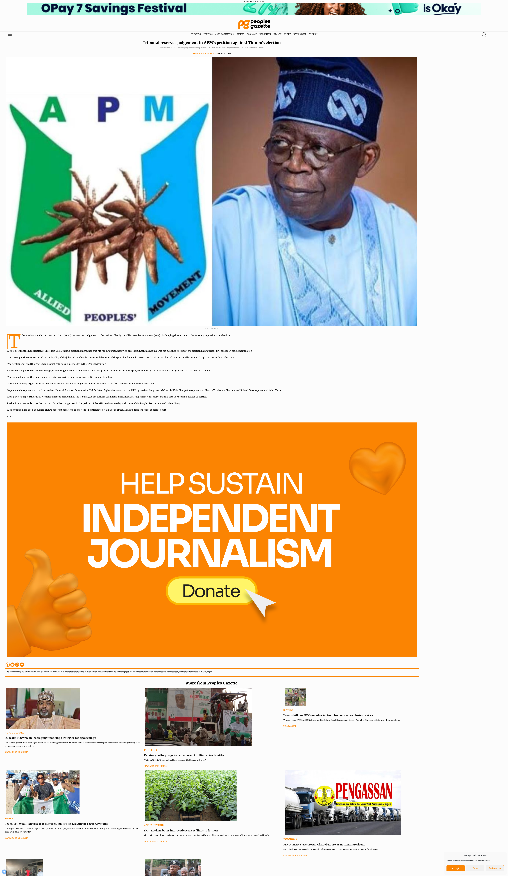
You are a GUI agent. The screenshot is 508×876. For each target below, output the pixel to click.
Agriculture (14, 732)
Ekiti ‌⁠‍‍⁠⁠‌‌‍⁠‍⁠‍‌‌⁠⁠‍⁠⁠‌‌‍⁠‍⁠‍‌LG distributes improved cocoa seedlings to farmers (181, 830)
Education (265, 34)
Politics (208, 34)
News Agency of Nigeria (205, 53)
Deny (475, 868)
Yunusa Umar (289, 726)
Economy (252, 34)
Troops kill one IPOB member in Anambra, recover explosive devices (328, 715)
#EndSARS (195, 34)
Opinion (313, 34)
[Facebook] (8, 665)
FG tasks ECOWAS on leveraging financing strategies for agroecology (50, 737)
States (288, 709)
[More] (22, 665)
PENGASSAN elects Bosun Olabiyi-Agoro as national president (324, 844)
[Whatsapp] (17, 665)
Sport (287, 34)
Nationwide (299, 34)
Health (277, 34)
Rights (240, 34)
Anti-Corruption (224, 34)
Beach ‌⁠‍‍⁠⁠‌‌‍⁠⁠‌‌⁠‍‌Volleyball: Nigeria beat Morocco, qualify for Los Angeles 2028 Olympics (56, 823)
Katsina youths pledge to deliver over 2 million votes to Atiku (184, 755)
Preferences (495, 868)
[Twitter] (12, 665)
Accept (455, 868)
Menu (26, 35)
